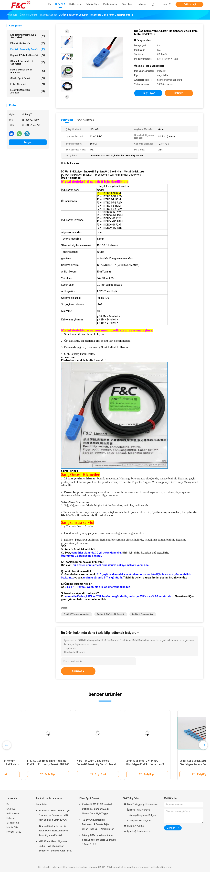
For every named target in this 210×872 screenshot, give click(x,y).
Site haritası (13, 822)
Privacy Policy (14, 832)
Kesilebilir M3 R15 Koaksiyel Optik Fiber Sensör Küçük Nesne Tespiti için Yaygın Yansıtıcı (97, 809)
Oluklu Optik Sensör (27, 78)
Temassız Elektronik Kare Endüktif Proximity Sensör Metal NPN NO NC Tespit (79, 764)
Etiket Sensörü (27, 84)
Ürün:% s (11, 809)
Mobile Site (12, 827)
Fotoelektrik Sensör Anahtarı (27, 71)
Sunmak (78, 671)
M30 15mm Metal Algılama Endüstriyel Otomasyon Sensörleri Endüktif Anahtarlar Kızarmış (55, 846)
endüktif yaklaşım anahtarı (76, 614)
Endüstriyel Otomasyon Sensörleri (27, 36)
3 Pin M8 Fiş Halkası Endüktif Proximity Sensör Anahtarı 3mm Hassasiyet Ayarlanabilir (176, 764)
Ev (8, 804)
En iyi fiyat (148, 93)
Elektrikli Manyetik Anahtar (27, 91)
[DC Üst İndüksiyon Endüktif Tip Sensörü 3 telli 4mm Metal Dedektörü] (102, 57)
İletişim (28, 142)
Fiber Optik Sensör (27, 43)
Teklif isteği (189, 4)
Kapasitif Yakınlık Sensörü (27, 55)
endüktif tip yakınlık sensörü (110, 614)
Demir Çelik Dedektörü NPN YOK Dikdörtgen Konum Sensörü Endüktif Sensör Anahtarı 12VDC (28, 764)
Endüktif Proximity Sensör (27, 49)
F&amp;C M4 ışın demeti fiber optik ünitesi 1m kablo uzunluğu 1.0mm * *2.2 (99, 840)
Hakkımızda (13, 813)
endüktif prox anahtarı (142, 614)
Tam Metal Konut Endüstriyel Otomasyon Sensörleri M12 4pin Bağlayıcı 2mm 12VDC (54, 815)
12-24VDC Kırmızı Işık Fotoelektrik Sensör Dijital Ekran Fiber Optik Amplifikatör (98, 824)
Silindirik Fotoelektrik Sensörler (27, 62)
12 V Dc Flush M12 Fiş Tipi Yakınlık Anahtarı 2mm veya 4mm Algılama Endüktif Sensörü (53, 831)
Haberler (11, 818)
